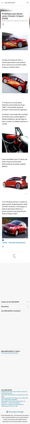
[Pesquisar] (28, 3)
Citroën (5, 242)
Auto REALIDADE (10, 2)
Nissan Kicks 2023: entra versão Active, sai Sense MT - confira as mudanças (13, 402)
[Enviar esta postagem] (3, 240)
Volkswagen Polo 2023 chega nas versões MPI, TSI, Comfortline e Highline (14, 398)
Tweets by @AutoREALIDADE (9, 353)
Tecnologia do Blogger (16, 412)
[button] (3, 24)
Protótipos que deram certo (17, 242)
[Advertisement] (15, 280)
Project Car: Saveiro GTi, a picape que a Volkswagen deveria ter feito (12, 405)
